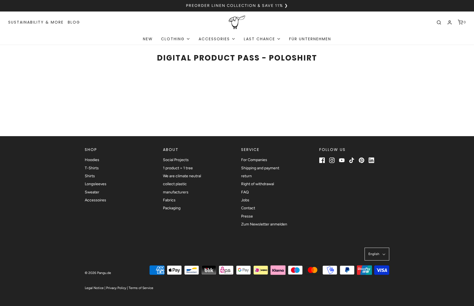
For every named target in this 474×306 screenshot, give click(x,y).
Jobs (245, 200)
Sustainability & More (36, 22)
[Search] (439, 22)
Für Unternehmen (310, 39)
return (246, 176)
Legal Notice (94, 288)
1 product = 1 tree (178, 168)
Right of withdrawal (257, 184)
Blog (74, 22)
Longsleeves (95, 184)
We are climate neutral (182, 176)
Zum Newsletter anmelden (264, 224)
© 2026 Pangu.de (98, 273)
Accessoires (95, 200)
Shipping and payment (260, 168)
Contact (248, 208)
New (148, 39)
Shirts (90, 176)
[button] (377, 254)
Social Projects (176, 160)
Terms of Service (141, 288)
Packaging (171, 208)
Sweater (92, 192)
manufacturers (175, 192)
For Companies (254, 160)
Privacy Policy (116, 288)
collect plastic (175, 184)
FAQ (245, 192)
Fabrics (169, 200)
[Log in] (449, 22)
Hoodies (92, 160)
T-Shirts (92, 168)
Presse (247, 216)
